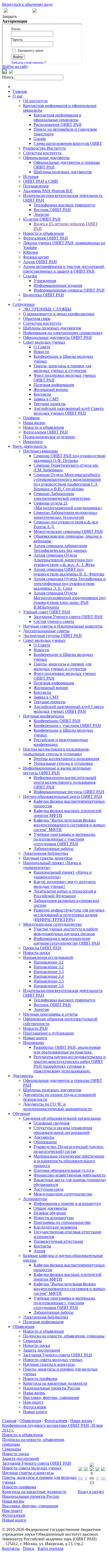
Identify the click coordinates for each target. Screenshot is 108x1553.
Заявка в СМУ (46, 399)
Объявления (23, 1326)
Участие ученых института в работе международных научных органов (66, 931)
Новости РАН (35, 1028)
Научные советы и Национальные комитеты (62, 626)
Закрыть (9, 16)
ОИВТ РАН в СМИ (40, 181)
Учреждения (45, 280)
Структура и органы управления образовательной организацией (63, 1130)
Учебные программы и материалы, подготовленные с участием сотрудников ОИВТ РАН (65, 839)
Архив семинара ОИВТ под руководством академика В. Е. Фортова (69, 571)
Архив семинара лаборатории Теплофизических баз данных (60, 548)
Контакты (42, 394)
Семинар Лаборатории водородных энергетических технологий (65, 515)
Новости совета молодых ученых (53, 1359)
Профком (31, 418)
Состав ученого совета (54, 621)
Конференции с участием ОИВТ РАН (67, 725)
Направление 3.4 (49, 976)
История (30, 176)
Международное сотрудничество (52, 924)
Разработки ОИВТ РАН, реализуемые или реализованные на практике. (67, 1049)
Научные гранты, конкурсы (47, 858)
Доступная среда (48, 1189)
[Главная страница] (35, 11)
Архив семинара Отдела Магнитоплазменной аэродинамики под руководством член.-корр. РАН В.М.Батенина (70, 600)
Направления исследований (48, 957)
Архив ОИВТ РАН (40, 261)
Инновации (33, 1042)
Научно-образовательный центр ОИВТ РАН (62, 796)
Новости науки (36, 952)
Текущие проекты (50, 403)
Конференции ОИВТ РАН (57, 721)
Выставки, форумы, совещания (51, 1397)
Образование (45, 1142)
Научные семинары (40, 451)
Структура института (42, 153)
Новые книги (35, 1038)
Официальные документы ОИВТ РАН (57, 337)
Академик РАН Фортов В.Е (48, 191)
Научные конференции (43, 716)
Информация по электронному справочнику (63, 332)
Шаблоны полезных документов (63, 172)
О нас (18, 96)
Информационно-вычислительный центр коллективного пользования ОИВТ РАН (65, 782)
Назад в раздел (91, 1491)
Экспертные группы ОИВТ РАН (52, 635)
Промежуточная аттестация (58, 1241)
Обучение (21, 1113)
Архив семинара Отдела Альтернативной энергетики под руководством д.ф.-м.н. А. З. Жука (64, 560)
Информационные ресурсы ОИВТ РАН (69, 792)
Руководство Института (44, 148)
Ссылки (30, 276)
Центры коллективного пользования (66, 758)
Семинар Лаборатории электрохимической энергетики (62, 496)
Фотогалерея (34, 1407)
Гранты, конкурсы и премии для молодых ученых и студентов (62, 368)
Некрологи (33, 441)
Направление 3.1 (49, 962)
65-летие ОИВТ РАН (42, 219)
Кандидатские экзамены (55, 1227)
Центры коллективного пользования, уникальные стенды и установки (56, 751)
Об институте (35, 101)
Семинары (32, 1340)
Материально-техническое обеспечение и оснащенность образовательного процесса (69, 1161)
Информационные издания (58, 285)
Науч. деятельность (30, 446)
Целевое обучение (50, 1213)
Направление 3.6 (49, 986)
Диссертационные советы (46, 631)
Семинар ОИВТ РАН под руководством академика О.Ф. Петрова (69, 458)
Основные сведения (51, 1123)
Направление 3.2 (49, 967)
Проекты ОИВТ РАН (42, 948)
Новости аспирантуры (54, 1217)
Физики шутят (36, 257)
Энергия (41, 214)
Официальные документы (46, 157)
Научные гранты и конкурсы (49, 1364)
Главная (20, 91)
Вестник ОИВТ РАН (52, 209)
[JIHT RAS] (11, 72)
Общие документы (50, 1208)
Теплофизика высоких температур (64, 205)
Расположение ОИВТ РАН (58, 124)
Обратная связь (36, 318)
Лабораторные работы (53, 848)
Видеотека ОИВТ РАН (43, 295)
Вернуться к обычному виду (27, 4)
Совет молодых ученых (44, 342)
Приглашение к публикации (48, 1033)
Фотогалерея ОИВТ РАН (45, 238)
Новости (41, 351)
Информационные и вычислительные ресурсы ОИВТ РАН (57, 770)
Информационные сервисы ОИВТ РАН (69, 290)
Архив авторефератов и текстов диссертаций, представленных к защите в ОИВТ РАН (64, 268)
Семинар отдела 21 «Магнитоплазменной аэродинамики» (68, 505)
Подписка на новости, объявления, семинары (64, 1336)
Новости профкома (40, 1378)
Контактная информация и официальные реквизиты (57, 117)
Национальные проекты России (51, 1388)
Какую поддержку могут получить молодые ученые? (65, 884)
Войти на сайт (15, 66)
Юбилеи (30, 252)
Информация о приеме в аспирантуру (67, 1203)
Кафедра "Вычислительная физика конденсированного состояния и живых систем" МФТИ (69, 825)
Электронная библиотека (45, 853)
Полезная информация (54, 385)
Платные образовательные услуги (64, 1170)
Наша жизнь (34, 422)
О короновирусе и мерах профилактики (58, 314)
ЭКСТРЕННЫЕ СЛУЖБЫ (47, 309)
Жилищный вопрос (51, 389)
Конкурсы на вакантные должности (55, 1383)
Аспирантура (35, 1198)
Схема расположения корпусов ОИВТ (68, 143)
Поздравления (35, 186)
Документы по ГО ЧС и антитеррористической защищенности (57, 1106)
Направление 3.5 (49, 981)
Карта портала (50, 1548)
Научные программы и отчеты (50, 1014)
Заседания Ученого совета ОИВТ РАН (68, 616)
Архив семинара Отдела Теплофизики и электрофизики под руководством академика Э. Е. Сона (70, 583)
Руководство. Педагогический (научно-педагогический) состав (69, 1149)
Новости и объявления (43, 233)
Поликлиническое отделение (49, 437)
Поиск (28, 1548)
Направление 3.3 (49, 971)
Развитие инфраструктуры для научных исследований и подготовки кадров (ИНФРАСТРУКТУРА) (69, 915)
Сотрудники (24, 304)
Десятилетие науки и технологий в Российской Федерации (65, 893)
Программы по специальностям (62, 1222)
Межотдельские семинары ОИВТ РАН (68, 531)
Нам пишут (33, 1402)
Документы (23, 1075)
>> (103, 1478)
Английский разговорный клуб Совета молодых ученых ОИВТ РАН (69, 410)
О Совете (42, 347)
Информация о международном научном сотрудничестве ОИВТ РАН (67, 940)
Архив (39, 1251)
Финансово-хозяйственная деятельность (69, 1175)
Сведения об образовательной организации (62, 1118)
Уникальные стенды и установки (63, 763)
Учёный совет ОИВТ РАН (46, 612)
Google (40, 138)
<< (80, 1478)
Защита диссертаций (41, 1350)
